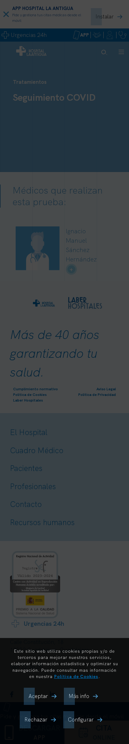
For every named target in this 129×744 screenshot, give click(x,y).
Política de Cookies (76, 676)
